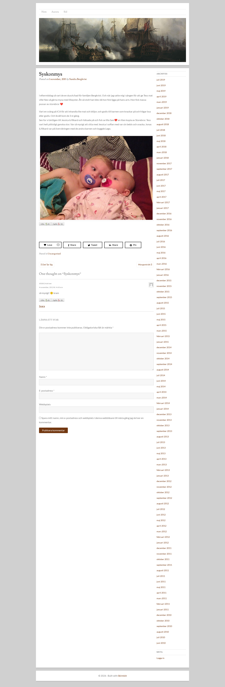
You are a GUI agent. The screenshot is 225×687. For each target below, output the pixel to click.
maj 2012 (161, 520)
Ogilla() (58, 224)
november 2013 (164, 420)
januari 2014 (163, 408)
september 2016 (164, 230)
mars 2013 (162, 464)
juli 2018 (161, 130)
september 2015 (164, 297)
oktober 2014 (163, 358)
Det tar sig (47, 264)
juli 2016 (161, 241)
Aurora (55, 11)
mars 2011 (162, 598)
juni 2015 (161, 314)
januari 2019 (163, 107)
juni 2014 (161, 380)
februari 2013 (163, 470)
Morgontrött (144, 264)
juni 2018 (161, 135)
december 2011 (164, 548)
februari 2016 (163, 269)
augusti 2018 (163, 124)
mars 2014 (162, 397)
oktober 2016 (163, 224)
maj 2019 (161, 91)
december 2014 (164, 347)
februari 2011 (163, 604)
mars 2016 (162, 263)
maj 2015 (161, 319)
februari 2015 (163, 336)
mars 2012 (162, 531)
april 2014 (161, 392)
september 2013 (164, 431)
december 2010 (164, 615)
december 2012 (164, 481)
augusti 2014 (163, 369)
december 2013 (164, 414)
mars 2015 (162, 330)
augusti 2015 (163, 302)
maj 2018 (161, 141)
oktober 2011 (163, 559)
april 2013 (161, 459)
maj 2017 (161, 191)
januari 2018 (163, 157)
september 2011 (164, 565)
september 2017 (164, 169)
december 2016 (164, 213)
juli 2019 (161, 79)
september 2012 (164, 498)
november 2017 (164, 163)
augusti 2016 (163, 235)
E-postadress (46, 390)
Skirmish (122, 675)
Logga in (160, 658)
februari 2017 (163, 202)
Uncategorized (54, 253)
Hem (44, 11)
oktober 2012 (163, 492)
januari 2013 (163, 475)
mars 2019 (162, 102)
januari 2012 (163, 542)
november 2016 (164, 219)
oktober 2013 (163, 425)
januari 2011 (163, 609)
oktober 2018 (163, 118)
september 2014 (164, 364)
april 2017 (161, 197)
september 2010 (164, 626)
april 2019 (161, 96)
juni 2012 (161, 514)
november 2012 (164, 486)
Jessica (42, 283)
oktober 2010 (163, 620)
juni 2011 (161, 581)
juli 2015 (161, 308)
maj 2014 (161, 386)
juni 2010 (161, 643)
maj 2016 (161, 252)
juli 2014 (161, 375)
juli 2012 (161, 509)
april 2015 (161, 325)
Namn (43, 376)
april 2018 (161, 146)
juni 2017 (161, 185)
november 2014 (164, 353)
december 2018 (164, 113)
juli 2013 (161, 442)
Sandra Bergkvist (78, 79)
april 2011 (161, 592)
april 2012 (161, 525)
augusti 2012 (163, 503)
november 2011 (164, 553)
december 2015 (164, 280)
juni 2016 (161, 247)
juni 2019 (161, 85)
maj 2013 (161, 453)
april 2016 (161, 258)
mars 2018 (162, 152)
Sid (65, 11)
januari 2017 (163, 208)
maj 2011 (161, 587)
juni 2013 (161, 447)
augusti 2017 (163, 174)
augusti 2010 (163, 631)
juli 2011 (161, 576)
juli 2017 (161, 180)
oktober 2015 (163, 291)
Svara (42, 306)
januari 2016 (163, 275)
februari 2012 (163, 537)
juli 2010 (161, 637)
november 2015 (164, 286)
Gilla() (45, 224)
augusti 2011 (163, 570)
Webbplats (45, 404)
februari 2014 (163, 403)
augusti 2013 (163, 436)
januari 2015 (163, 342)
